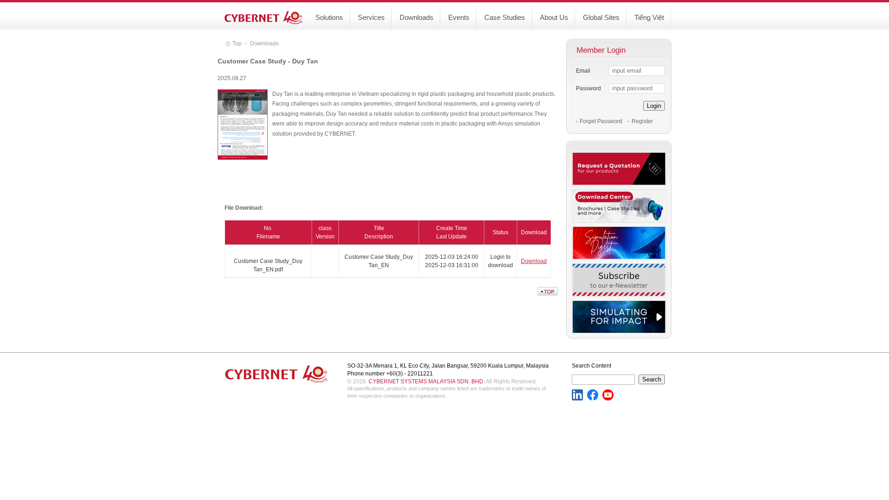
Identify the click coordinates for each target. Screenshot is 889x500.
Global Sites (601, 17)
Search (651, 379)
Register (642, 121)
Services (371, 17)
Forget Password (601, 121)
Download (534, 261)
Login (654, 105)
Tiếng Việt (649, 17)
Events (459, 17)
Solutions (329, 17)
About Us (554, 17)
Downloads (416, 17)
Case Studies (504, 17)
